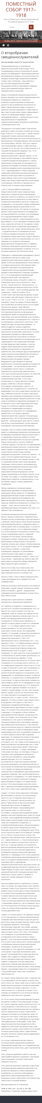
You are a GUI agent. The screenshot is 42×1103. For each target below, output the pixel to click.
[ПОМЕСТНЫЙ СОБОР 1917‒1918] (3, 45)
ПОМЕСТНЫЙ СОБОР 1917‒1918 (21, 9)
